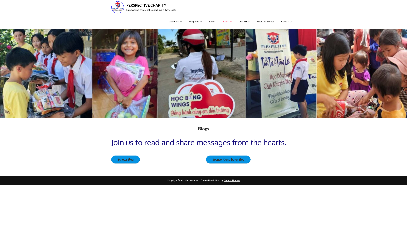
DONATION (244, 21)
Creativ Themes (232, 180)
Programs (194, 21)
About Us (174, 21)
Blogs (226, 21)
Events (212, 21)
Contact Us (287, 21)
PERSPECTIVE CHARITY (146, 5)
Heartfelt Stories (265, 21)
